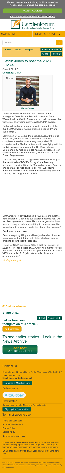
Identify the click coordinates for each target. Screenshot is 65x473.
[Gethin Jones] (27, 91)
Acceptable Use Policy (12, 424)
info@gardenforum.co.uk (20, 378)
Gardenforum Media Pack (28, 442)
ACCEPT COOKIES (32, 10)
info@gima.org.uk (11, 260)
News (18, 49)
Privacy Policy (8, 428)
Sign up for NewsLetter (17, 409)
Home (8, 49)
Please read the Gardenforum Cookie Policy (32, 16)
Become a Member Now (17, 383)
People (29, 49)
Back (46, 54)
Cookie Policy (8, 432)
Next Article (53, 318)
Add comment (12, 329)
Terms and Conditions (12, 421)
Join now (20, 347)
